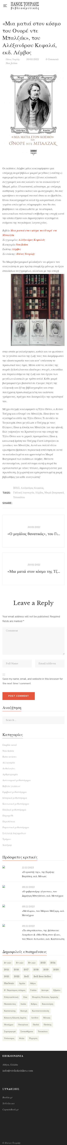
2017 (26, 969)
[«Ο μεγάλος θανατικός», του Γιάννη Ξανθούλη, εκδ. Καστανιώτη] (33, 531)
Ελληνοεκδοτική (11, 997)
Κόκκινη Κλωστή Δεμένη (15, 1017)
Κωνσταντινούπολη (40, 1010)
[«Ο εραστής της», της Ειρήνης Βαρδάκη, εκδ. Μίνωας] (10, 867)
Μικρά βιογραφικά (54, 492)
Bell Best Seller (42, 976)
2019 (45, 969)
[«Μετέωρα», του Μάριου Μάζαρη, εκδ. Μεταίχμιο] (10, 906)
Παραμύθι (7, 815)
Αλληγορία (8, 762)
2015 (16, 487)
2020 (56, 969)
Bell (26, 976)
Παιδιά (36, 1024)
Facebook (50, 6)
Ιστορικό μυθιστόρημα (14, 797)
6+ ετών (19, 962)
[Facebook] (16, 503)
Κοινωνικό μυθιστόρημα (15, 803)
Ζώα (25, 997)
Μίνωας (46, 1017)
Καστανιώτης (10, 1010)
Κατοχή (23, 1010)
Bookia (64, 6)
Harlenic (9, 983)
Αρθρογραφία (10, 774)
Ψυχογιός (33, 1038)
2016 (16, 969)
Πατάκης (47, 1024)
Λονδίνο (34, 1017)
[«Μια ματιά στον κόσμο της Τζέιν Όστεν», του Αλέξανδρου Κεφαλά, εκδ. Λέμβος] (33, 568)
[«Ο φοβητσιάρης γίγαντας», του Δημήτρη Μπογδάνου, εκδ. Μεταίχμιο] (10, 886)
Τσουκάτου (19, 497)
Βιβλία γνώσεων (11, 786)
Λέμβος (39, 492)
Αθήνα (33, 983)
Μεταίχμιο (8, 1024)
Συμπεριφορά (10, 1031)
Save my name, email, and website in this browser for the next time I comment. (32, 681)
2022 (16, 976)
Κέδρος (34, 1004)
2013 (43, 962)
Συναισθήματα (26, 1031)
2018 (36, 969)
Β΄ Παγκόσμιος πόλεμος (14, 990)
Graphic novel (9, 744)
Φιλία (21, 1038)
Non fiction (11, 63)
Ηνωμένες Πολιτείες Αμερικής (45, 997)
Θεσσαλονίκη (10, 1004)
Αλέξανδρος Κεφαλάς (32, 487)
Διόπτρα (44, 990)
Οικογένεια (23, 1024)
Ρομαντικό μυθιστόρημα (15, 827)
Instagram (57, 6)
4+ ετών (7, 962)
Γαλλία (33, 990)
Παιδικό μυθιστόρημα (14, 809)
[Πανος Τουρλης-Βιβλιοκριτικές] (25, 5)
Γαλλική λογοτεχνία (23, 492)
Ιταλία (23, 1004)
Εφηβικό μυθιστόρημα (14, 792)
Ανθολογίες (8, 768)
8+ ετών (32, 962)
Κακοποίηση (47, 1004)
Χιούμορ (7, 845)
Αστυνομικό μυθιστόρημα (16, 780)
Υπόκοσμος (9, 1038)
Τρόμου (6, 839)
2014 (52, 962)
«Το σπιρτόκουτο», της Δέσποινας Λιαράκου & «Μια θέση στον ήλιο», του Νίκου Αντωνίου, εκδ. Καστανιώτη (43, 934)
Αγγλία (22, 983)
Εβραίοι (56, 990)
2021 (6, 976)
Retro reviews (9, 756)
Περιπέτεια (8, 821)
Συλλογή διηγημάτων (14, 833)
